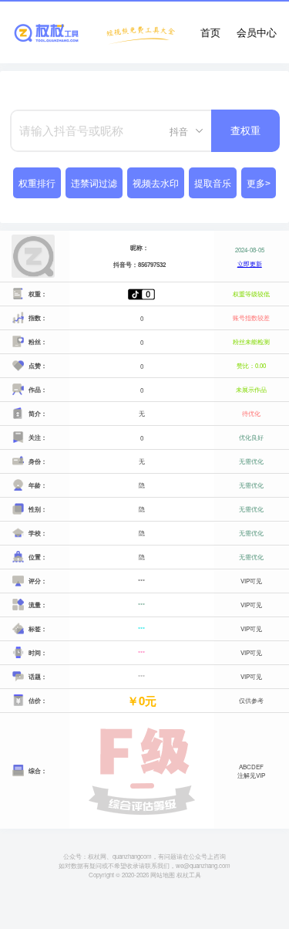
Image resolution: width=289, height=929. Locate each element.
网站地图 (162, 874)
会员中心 (257, 32)
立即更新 (249, 263)
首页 (210, 32)
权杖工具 (188, 874)
